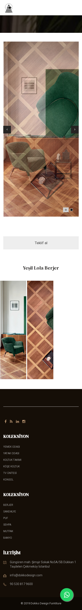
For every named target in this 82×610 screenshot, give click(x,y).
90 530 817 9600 (21, 584)
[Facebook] (5, 422)
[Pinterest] (11, 422)
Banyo (7, 537)
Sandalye (9, 511)
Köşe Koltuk (11, 466)
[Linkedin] (17, 422)
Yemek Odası (11, 446)
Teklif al (41, 243)
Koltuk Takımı (12, 459)
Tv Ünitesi (10, 473)
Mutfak (8, 531)
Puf (5, 518)
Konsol (8, 479)
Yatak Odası (11, 453)
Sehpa (7, 524)
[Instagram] (24, 422)
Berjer (8, 505)
